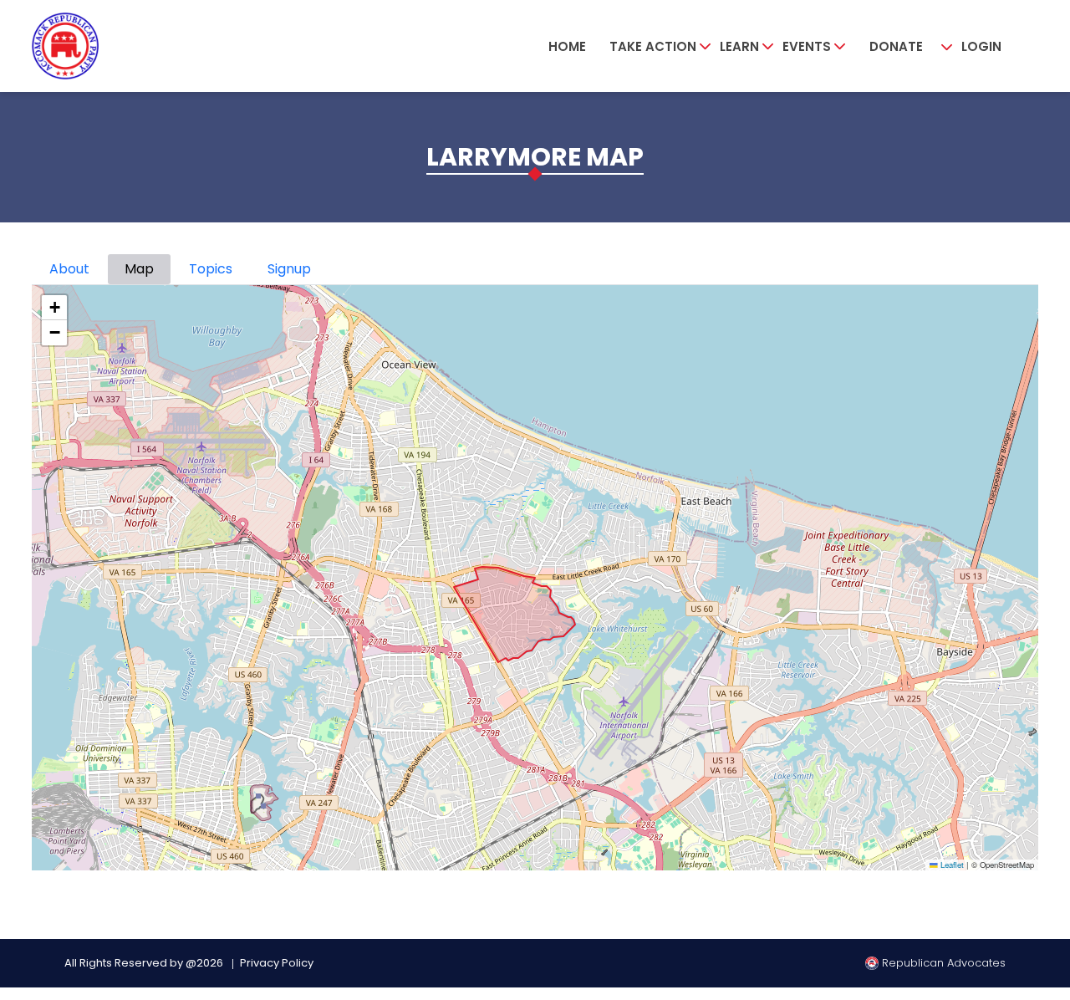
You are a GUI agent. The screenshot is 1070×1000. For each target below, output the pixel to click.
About (69, 268)
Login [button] (981, 46)
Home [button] (567, 46)
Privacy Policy (276, 963)
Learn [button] (739, 46)
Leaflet (951, 865)
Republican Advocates (942, 963)
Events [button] (806, 46)
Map (139, 268)
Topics (210, 268)
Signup (289, 268)
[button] (54, 307)
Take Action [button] (652, 46)
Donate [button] (896, 46)
